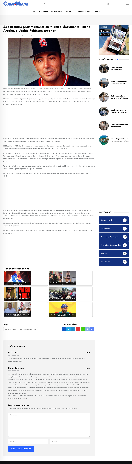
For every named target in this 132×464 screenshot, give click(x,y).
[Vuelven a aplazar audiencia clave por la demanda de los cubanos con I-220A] (104, 112)
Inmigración (70, 11)
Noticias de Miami (84, 11)
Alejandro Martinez (13, 35)
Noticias (97, 11)
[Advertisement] (49, 121)
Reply (88, 353)
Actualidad (43, 11)
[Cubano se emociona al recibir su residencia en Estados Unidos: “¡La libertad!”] (104, 126)
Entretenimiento (57, 11)
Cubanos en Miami (10, 329)
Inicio (33, 11)
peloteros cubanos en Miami (28, 329)
